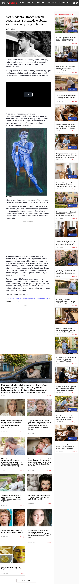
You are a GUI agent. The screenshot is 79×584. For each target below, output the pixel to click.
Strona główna (26, 3)
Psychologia (65, 3)
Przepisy (52, 3)
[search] (77, 3)
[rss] (74, 3)
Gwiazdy (49, 395)
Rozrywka (40, 3)
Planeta (8, 2)
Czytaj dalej (26, 580)
